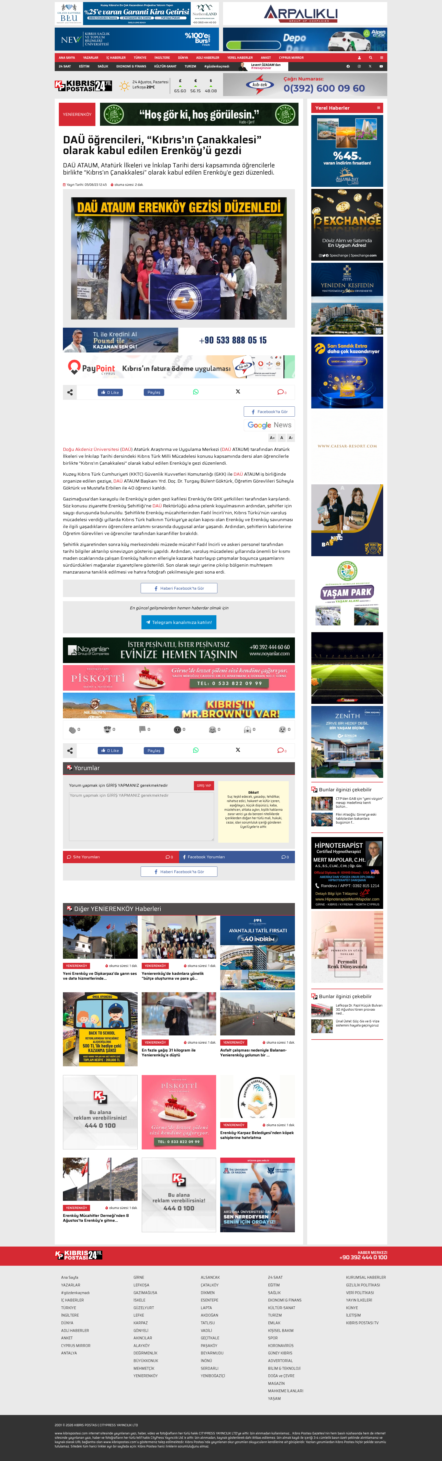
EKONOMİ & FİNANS (131, 66)
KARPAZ (141, 1323)
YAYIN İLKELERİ (359, 1300)
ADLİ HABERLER (207, 57)
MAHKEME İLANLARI (285, 1391)
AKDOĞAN (209, 1315)
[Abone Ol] (269, 425)
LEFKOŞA (141, 1285)
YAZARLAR (90, 57)
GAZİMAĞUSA (145, 1293)
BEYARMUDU (212, 1353)
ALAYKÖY (142, 1346)
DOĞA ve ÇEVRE (281, 1376)
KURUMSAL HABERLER (366, 1277)
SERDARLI (209, 1368)
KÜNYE (352, 1308)
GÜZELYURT (144, 1308)
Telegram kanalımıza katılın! (182, 622)
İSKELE (139, 1300)
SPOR (273, 1338)
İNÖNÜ (206, 1361)
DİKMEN (208, 1293)
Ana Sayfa (69, 1277)
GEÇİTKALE (210, 1338)
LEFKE (139, 1315)
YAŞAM (274, 1398)
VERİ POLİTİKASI (360, 1293)
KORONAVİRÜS (281, 1346)
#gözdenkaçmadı (216, 66)
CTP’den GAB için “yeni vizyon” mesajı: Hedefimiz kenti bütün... (359, 802)
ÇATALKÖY (210, 1285)
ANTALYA (69, 1353)
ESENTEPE (209, 1300)
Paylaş (154, 392)
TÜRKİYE (140, 57)
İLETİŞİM (353, 1315)
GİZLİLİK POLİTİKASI (363, 1285)
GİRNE (139, 1277)
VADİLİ (206, 1330)
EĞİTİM (84, 66)
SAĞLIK (103, 66)
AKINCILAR (143, 1338)
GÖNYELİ (141, 1330)
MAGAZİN (276, 1383)
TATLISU (208, 1323)
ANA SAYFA (67, 57)
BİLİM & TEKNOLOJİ (284, 1368)
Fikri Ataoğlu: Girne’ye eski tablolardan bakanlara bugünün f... (356, 818)
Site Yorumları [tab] (86, 857)
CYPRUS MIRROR (291, 57)
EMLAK (274, 1323)
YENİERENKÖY (77, 114)
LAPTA (206, 1308)
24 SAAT (65, 66)
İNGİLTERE (162, 57)
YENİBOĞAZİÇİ (213, 1376)
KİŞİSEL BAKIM (281, 1330)
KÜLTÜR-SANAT (165, 66)
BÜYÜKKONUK (146, 1361)
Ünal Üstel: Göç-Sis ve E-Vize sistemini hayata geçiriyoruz (357, 1023)
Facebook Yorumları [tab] (206, 857)
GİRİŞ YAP (204, 785)
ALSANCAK (210, 1277)
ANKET (266, 57)
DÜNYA (183, 57)
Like (113, 392)
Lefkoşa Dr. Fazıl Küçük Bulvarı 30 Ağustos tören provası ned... (359, 1009)
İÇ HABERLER (116, 57)
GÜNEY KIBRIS (280, 1353)
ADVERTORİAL (280, 1361)
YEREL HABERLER (240, 57)
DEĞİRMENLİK (145, 1353)
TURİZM (190, 66)
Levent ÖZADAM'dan (266, 66)
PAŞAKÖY (209, 1346)
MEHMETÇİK (144, 1368)
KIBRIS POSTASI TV (362, 1323)
